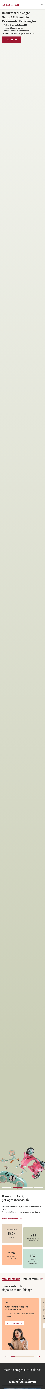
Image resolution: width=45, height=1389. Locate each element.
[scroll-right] (42, 1279)
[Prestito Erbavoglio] (17, 1187)
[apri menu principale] (42, 4)
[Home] (10, 4)
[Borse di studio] (6, 1187)
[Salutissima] (38, 1187)
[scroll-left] (6, 1356)
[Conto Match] (28, 1187)
